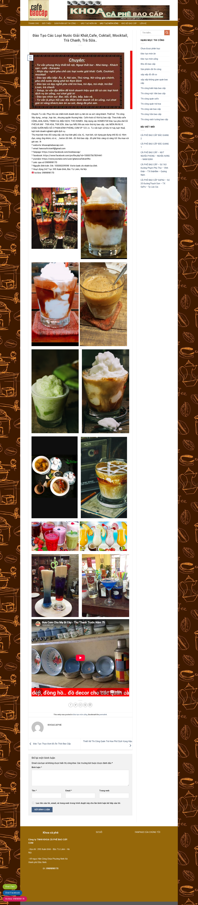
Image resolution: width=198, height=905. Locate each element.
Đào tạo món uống (109, 23)
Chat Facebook (12, 893)
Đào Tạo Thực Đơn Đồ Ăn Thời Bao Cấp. (52, 744)
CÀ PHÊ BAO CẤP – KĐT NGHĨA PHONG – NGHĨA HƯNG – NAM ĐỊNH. (155, 156)
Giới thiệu (46, 23)
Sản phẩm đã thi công (65, 23)
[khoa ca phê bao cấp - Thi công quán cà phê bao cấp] (45, 10)
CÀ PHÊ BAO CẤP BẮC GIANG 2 (155, 137)
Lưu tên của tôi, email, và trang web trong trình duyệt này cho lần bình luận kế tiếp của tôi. (78, 803)
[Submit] (167, 32)
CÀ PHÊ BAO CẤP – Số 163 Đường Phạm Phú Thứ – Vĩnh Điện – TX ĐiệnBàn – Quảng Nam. (154, 169)
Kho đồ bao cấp (129, 23)
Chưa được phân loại (150, 48)
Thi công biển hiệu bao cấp (153, 88)
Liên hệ (143, 23)
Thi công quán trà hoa (151, 104)
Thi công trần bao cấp (151, 114)
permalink (103, 715)
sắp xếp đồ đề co (149, 74)
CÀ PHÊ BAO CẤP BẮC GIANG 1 (155, 146)
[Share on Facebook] (70, 705)
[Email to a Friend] (80, 705)
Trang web (104, 791)
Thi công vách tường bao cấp (154, 119)
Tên (34, 791)
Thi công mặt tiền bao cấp (153, 93)
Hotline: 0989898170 (15, 899)
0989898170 (52, 868)
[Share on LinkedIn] (90, 705)
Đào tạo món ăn (89, 23)
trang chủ (33, 23)
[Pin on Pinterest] (85, 705)
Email (68, 791)
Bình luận (37, 767)
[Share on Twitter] (75, 705)
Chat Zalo (10, 886)
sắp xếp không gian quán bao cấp (154, 81)
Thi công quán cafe (150, 98)
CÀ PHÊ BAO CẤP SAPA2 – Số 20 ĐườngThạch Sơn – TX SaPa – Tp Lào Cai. (155, 183)
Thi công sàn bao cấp (151, 109)
